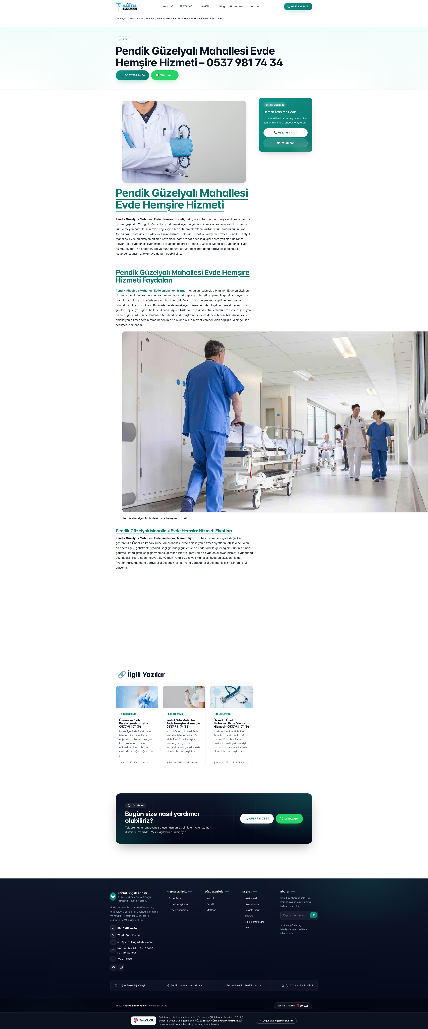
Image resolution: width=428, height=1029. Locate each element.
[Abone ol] (313, 915)
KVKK (247, 927)
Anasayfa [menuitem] (168, 6)
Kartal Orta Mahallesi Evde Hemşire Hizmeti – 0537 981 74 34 (183, 723)
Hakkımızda (251, 898)
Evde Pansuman (178, 910)
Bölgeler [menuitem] (205, 6)
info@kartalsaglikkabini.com (134, 942)
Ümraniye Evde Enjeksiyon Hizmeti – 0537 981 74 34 (133, 723)
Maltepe (211, 910)
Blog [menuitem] (222, 6)
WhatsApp (285, 143)
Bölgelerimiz (136, 18)
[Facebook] (113, 967)
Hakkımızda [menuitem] (237, 6)
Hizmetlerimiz (252, 904)
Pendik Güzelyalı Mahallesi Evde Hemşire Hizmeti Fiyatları (174, 530)
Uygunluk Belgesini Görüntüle (278, 1020)
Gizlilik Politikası (254, 921)
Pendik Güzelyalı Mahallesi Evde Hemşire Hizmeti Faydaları (183, 276)
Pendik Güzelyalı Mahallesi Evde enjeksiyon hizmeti (151, 290)
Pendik (211, 904)
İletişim (248, 916)
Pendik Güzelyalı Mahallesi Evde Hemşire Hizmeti (182, 198)
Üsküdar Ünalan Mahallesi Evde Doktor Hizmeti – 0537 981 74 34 (231, 723)
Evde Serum (176, 898)
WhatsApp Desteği (128, 935)
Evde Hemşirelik (178, 904)
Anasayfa (121, 18)
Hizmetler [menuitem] (186, 6)
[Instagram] (121, 967)
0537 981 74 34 (286, 132)
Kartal (210, 898)
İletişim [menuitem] (254, 6)
